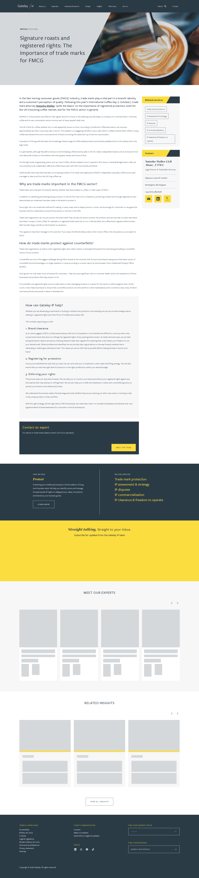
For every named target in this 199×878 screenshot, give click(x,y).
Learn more (46, 504)
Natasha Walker (45, 106)
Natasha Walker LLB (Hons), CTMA (158, 163)
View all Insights (99, 801)
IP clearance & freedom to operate (139, 499)
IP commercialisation (155, 130)
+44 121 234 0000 (24, 666)
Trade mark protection (156, 109)
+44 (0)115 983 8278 (153, 191)
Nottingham (150, 184)
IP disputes (151, 123)
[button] (42, 6)
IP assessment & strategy (157, 116)
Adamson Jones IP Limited (156, 177)
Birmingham (161, 184)
